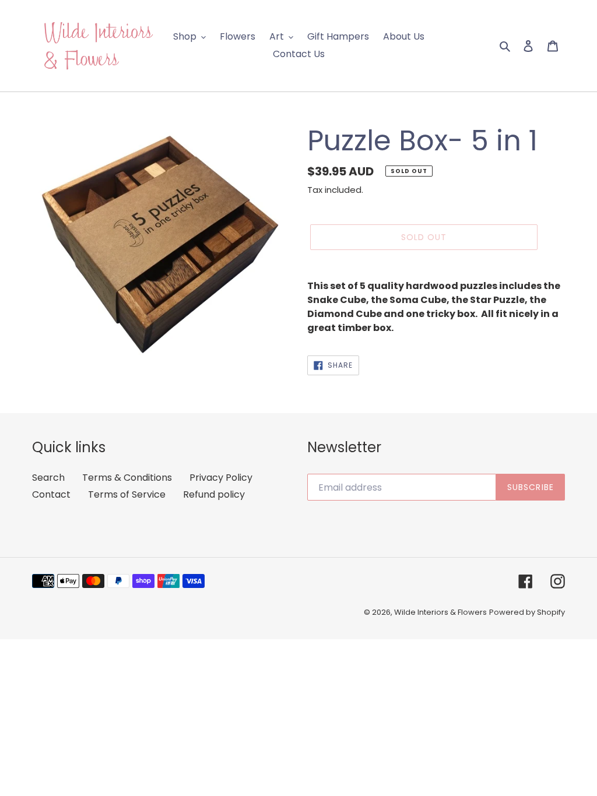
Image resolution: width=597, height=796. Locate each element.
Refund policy (214, 494)
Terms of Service (127, 494)
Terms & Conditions (127, 477)
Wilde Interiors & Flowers (440, 612)
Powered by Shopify (527, 612)
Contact (51, 494)
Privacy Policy (220, 477)
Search (48, 477)
